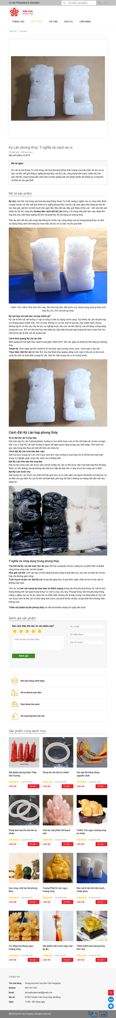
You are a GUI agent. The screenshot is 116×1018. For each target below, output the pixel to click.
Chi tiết (32, 786)
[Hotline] (111, 992)
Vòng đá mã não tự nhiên (56, 772)
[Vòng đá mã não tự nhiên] (58, 752)
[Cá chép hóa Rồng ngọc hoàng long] (24, 926)
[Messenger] (111, 1006)
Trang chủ (18, 21)
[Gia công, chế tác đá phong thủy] (24, 868)
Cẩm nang (85, 21)
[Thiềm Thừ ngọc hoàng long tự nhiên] (92, 810)
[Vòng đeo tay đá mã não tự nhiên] (24, 810)
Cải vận (53, 21)
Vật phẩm (36, 21)
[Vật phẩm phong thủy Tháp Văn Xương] (24, 752)
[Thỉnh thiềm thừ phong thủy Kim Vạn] (92, 926)
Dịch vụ (68, 21)
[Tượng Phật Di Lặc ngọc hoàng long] (58, 868)
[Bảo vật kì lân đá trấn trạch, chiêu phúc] (92, 868)
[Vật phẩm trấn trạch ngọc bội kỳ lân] (58, 926)
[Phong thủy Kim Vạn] (28, 12)
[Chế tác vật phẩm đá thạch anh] (58, 810)
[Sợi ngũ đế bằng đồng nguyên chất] (92, 752)
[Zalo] (111, 999)
